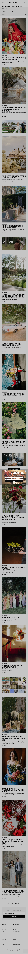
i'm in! (14, 481)
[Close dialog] (25, 471)
